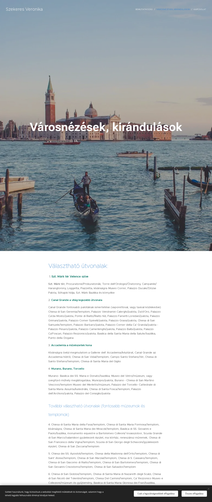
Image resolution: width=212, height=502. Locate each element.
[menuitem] (145, 9)
